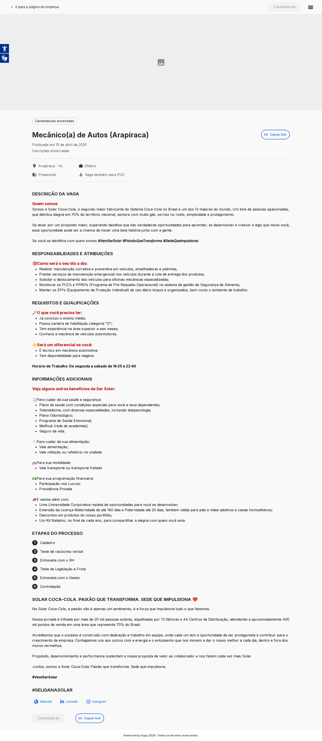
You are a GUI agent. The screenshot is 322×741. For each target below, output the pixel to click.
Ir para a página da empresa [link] (37, 7)
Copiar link (278, 134)
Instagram (99, 701)
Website (46, 701)
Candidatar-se (285, 7)
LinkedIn (72, 701)
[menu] (310, 7)
